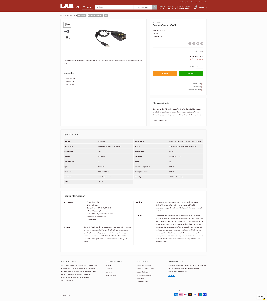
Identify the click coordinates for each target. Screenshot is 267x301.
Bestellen (191, 73)
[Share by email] (201, 43)
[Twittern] (197, 43)
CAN (106, 15)
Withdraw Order (142, 282)
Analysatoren (82, 15)
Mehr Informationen (160, 120)
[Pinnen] (193, 43)
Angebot (165, 73)
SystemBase (156, 22)
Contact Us (109, 269)
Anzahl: (192, 66)
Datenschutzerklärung (144, 265)
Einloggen (140, 278)
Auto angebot (195, 2)
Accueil (62, 15)
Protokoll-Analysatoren (95, 15)
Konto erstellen (184, 2)
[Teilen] (189, 43)
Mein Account (184, 8)
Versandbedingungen (144, 272)
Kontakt (204, 2)
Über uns (109, 272)
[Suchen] (154, 7)
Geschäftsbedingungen (144, 275)
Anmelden (171, 275)
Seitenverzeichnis (111, 275)
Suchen (108, 265)
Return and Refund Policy (145, 269)
